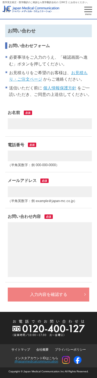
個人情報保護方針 (59, 88)
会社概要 (42, 349)
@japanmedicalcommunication (36, 361)
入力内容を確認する (48, 294)
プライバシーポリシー (70, 349)
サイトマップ (20, 349)
